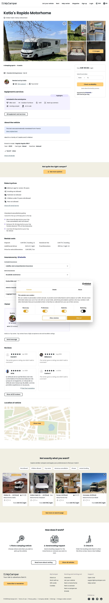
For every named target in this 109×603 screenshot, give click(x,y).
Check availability (90, 84)
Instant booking (84, 468)
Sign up (84, 3)
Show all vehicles (68, 562)
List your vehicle (48, 3)
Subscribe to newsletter (15, 584)
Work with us (54, 580)
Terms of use (23, 599)
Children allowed (36, 468)
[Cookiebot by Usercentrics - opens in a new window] (83, 284)
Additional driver (10, 246)
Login (91, 3)
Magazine (75, 3)
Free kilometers (44, 246)
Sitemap (52, 599)
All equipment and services (16, 114)
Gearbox (32, 146)
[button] (98, 3)
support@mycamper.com (96, 580)
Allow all (78, 318)
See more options (56, 172)
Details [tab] (54, 289)
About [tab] (80, 289)
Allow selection (54, 318)
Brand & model (9, 143)
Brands (66, 591)
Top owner (48, 468)
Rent (57, 3)
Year (5, 146)
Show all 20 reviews (13, 394)
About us (53, 578)
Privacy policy (32, 599)
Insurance (67, 578)
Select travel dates (82, 74)
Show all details (9, 156)
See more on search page (55, 513)
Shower (74, 468)
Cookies (52, 586)
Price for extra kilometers (13, 249)
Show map (37, 423)
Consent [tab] (29, 289)
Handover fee (44, 243)
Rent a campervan (70, 588)
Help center (66, 3)
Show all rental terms (11, 206)
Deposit (7, 243)
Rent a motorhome (70, 583)
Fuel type (18, 146)
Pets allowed (24, 468)
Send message (12, 339)
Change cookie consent (64, 599)
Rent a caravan (69, 586)
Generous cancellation (61, 468)
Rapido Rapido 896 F (22, 143)
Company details (43, 599)
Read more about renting (43, 562)
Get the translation (28, 388)
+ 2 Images (96, 51)
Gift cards (53, 583)
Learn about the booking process (90, 88)
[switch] (44, 311)
